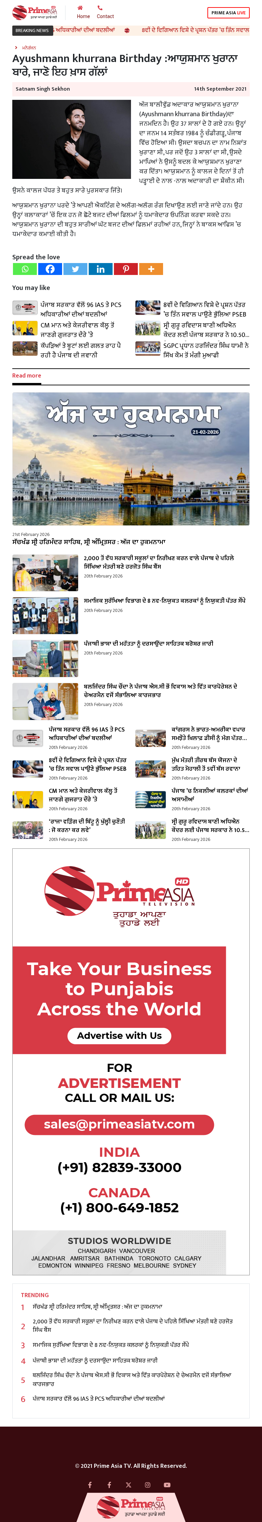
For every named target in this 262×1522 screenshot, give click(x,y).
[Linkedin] (101, 269)
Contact (105, 16)
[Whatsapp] (25, 269)
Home (83, 16)
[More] (151, 269)
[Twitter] (75, 269)
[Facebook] (50, 269)
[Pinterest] (126, 269)
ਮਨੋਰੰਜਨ (29, 48)
